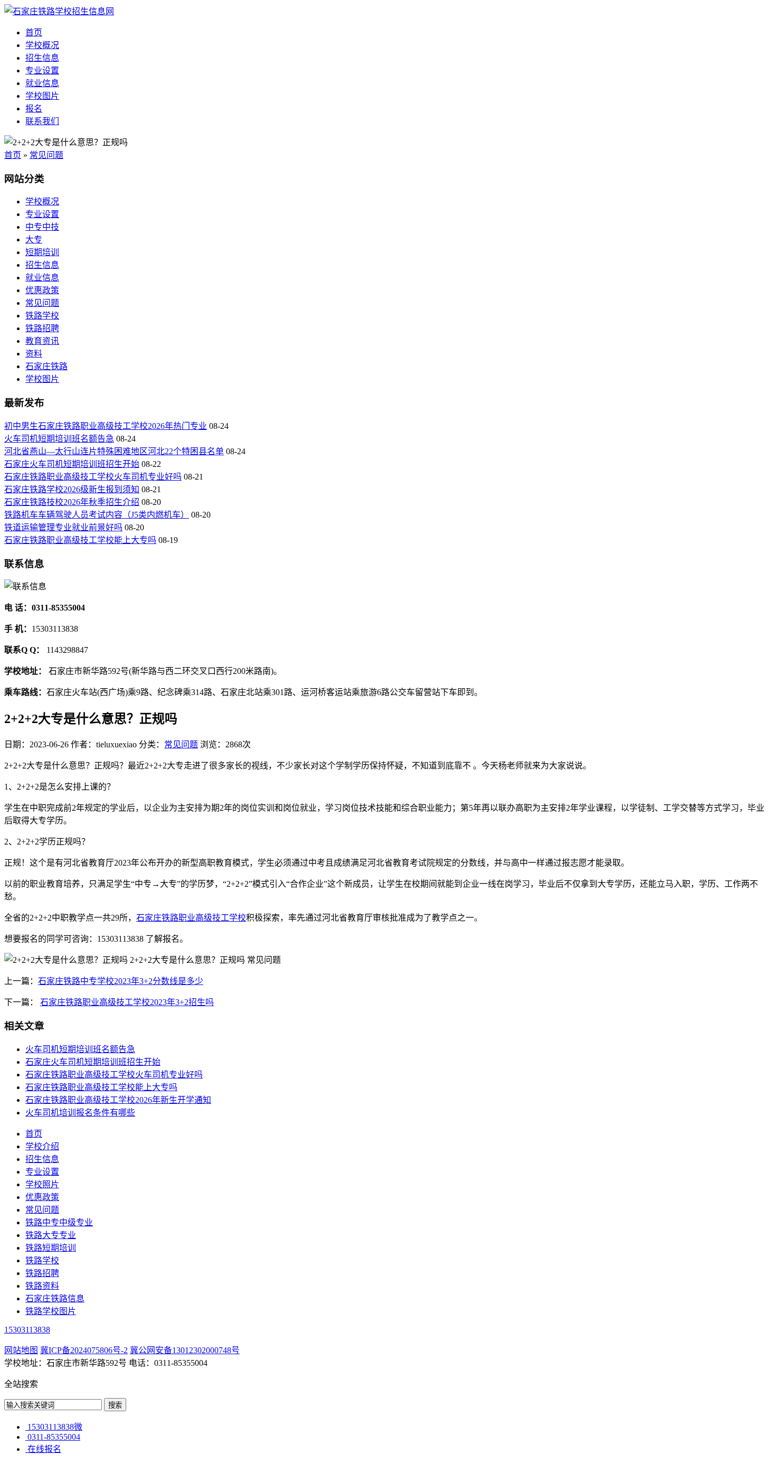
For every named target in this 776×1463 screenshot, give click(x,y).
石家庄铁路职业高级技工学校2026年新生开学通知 (118, 1099)
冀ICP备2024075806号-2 (84, 1350)
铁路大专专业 (50, 1235)
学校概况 (42, 45)
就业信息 (42, 83)
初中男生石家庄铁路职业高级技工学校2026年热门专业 (105, 425)
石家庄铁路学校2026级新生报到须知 (71, 489)
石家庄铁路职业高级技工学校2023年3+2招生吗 (127, 1002)
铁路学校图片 (50, 1311)
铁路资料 (42, 1285)
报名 (33, 108)
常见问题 (46, 155)
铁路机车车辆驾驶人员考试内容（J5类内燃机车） (96, 514)
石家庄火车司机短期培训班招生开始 (71, 463)
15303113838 (27, 1329)
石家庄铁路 (46, 366)
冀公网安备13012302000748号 (185, 1350)
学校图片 (42, 95)
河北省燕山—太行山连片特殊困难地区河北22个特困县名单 (114, 451)
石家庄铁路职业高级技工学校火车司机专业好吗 (93, 476)
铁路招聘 (42, 328)
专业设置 (42, 70)
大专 (33, 239)
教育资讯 (42, 340)
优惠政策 (42, 290)
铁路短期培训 (50, 1247)
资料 (33, 353)
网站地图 (21, 1350)
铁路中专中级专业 (59, 1222)
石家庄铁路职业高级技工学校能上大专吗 (80, 540)
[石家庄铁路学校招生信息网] (59, 11)
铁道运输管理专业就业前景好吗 (63, 527)
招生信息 (42, 57)
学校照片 (42, 1184)
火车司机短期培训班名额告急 (59, 438)
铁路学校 (42, 315)
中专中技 (42, 226)
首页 (33, 32)
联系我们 (42, 121)
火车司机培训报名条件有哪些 (80, 1112)
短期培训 (42, 252)
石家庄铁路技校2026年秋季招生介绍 (71, 502)
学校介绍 (42, 1146)
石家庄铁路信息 (54, 1298)
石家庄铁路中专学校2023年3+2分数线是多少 (120, 981)
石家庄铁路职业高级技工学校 (191, 917)
